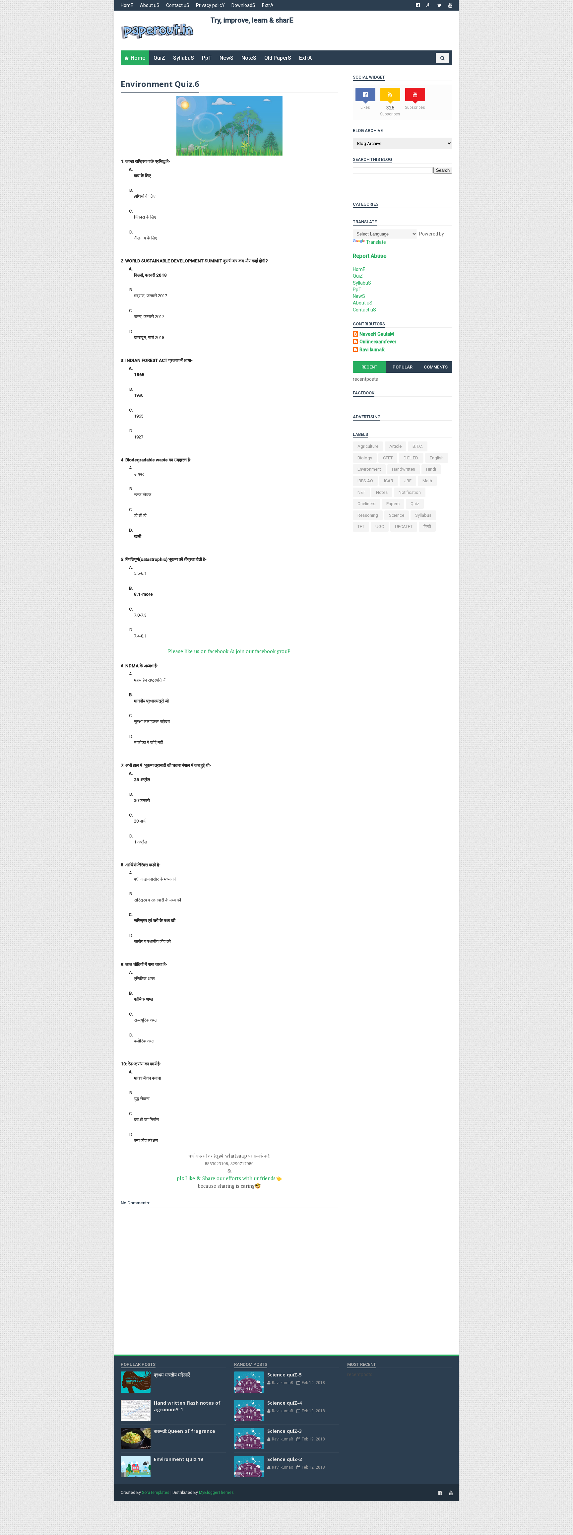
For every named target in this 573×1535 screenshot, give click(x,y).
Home (138, 58)
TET (360, 526)
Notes (382, 492)
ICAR (388, 480)
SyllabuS (183, 58)
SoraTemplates (155, 1492)
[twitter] (439, 5)
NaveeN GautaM (376, 334)
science (396, 515)
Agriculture (367, 446)
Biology (364, 457)
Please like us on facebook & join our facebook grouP (229, 651)
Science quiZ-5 (284, 1374)
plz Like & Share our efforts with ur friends (229, 1178)
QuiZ (159, 58)
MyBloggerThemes (216, 1492)
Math (427, 480)
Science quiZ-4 (284, 1403)
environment (369, 469)
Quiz (415, 503)
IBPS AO (365, 480)
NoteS (248, 58)
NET (361, 492)
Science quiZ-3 (284, 1431)
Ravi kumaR (372, 349)
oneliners (366, 503)
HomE (127, 5)
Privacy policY (210, 5)
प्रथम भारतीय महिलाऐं (172, 1374)
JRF (408, 480)
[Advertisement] (331, 40)
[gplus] (428, 5)
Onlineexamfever (378, 341)
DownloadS (243, 5)
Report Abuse (369, 256)
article (395, 446)
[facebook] (418, 5)
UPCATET (404, 526)
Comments (436, 367)
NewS (226, 58)
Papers (393, 503)
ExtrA (268, 5)
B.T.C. (418, 446)
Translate (376, 242)
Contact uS (177, 5)
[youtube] (450, 5)
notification (410, 492)
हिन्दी (427, 526)
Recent (369, 367)
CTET (388, 457)
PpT (207, 58)
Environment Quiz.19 (178, 1459)
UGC (379, 526)
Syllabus (423, 515)
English (437, 457)
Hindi (431, 469)
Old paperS (277, 58)
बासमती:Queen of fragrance (184, 1431)
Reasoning (367, 515)
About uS (149, 5)
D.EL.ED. (411, 457)
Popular (403, 367)
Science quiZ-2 (284, 1459)
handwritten (403, 469)
